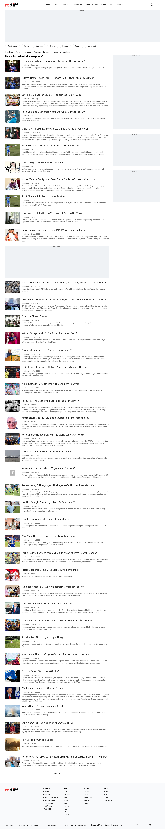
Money (76, 5)
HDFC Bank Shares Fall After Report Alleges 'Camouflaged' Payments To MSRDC (64, 299)
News (64, 5)
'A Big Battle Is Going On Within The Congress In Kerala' (50, 384)
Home (47, 5)
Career (106, 797)
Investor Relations (67, 825)
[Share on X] (141, 825)
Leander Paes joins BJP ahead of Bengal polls (45, 519)
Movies (65, 46)
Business (39, 46)
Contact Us (82, 825)
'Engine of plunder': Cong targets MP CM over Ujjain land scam (54, 230)
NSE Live (86, 794)
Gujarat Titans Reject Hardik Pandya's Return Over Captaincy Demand (58, 78)
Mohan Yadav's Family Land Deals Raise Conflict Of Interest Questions (58, 179)
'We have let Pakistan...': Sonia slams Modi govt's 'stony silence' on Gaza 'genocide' (64, 282)
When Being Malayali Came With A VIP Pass (44, 162)
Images (28, 52)
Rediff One (46, 794)
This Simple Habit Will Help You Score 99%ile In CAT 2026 (52, 213)
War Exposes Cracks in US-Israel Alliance (43, 688)
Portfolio (86, 803)
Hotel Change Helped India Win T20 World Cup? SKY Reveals (53, 434)
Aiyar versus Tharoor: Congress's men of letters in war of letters (55, 654)
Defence (19, 52)
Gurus (103, 5)
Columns (37, 52)
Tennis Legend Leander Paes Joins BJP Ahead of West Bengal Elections (59, 553)
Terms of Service (50, 825)
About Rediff (9, 825)
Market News (88, 797)
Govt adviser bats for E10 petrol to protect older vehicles (51, 95)
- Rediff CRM (47, 806)
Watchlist (87, 800)
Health (106, 792)
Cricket (53, 46)
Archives (66, 52)
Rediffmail (46, 792)
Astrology (67, 812)
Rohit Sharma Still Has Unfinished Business (44, 196)
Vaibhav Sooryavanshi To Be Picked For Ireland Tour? (49, 333)
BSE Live (86, 792)
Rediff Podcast (68, 815)
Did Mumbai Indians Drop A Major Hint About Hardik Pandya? (54, 61)
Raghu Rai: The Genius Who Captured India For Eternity (50, 401)
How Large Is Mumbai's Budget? (39, 739)
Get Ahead (67, 806)
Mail (55, 5)
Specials (57, 52)
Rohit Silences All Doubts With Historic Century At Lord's (51, 145)
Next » (57, 773)
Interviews (47, 52)
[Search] (152, 5)
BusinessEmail (92, 5)
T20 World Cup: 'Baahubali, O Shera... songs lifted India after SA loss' (57, 620)
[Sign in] (158, 5)
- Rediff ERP (47, 809)
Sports (78, 46)
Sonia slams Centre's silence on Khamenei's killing (47, 723)
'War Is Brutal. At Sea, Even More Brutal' (42, 706)
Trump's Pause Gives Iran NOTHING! (41, 671)
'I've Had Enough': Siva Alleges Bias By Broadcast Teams (51, 502)
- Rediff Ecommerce (49, 800)
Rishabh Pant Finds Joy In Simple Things (43, 637)
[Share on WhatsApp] (137, 825)
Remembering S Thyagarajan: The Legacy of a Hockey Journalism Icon (58, 485)
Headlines (9, 52)
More (119, 5)
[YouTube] (154, 825)
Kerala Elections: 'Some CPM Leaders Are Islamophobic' (51, 570)
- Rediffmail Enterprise (50, 797)
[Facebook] (146, 825)
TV (111, 5)
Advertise (22, 825)
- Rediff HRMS (47, 803)
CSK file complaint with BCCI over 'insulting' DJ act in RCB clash (55, 367)
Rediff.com (99, 825)
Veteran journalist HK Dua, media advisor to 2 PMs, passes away (55, 417)
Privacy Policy (34, 825)
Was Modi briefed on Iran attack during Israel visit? (48, 603)
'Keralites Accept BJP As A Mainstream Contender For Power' (54, 586)
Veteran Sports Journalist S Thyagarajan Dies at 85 (48, 468)
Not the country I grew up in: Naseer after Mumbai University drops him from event (65, 756)
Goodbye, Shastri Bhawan (35, 316)
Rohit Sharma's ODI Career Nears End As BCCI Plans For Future (55, 111)
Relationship (108, 800)
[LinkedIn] (159, 825)
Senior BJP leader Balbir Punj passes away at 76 (47, 350)
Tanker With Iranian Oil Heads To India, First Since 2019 (50, 451)
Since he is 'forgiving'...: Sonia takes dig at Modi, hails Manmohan (55, 128)
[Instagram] (150, 825)
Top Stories (12, 46)
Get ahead (91, 46)
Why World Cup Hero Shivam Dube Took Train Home (49, 536)
